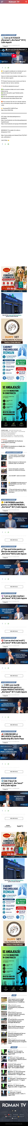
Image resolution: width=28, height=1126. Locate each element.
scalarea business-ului (8, 436)
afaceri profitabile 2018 (15, 430)
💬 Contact (14, 1118)
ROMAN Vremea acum (14, 826)
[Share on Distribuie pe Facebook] (2, 67)
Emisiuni (22, 1114)
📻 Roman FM (21, 1116)
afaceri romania (6, 431)
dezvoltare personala (7, 435)
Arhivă (14, 1116)
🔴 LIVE (9, 1114)
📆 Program (8, 1116)
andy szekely (14, 431)
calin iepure (22, 431)
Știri (5, 1114)
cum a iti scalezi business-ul (9, 432)
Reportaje (15, 1114)
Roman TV (6, 46)
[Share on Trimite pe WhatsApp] (5, 67)
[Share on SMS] (8, 67)
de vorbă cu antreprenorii (8, 434)
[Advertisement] (14, 19)
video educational (19, 436)
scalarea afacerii (18, 435)
